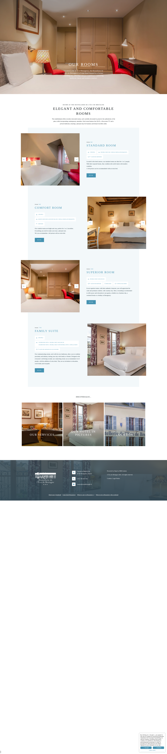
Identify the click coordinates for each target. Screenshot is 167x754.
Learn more (152, 750)
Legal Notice (116, 478)
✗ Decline (158, 747)
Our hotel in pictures (83, 433)
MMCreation (123, 471)
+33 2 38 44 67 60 (82, 478)
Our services (42, 434)
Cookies (109, 478)
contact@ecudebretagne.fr (84, 484)
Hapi (115, 471)
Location (125, 434)
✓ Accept (146, 747)
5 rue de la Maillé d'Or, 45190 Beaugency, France (84, 472)
